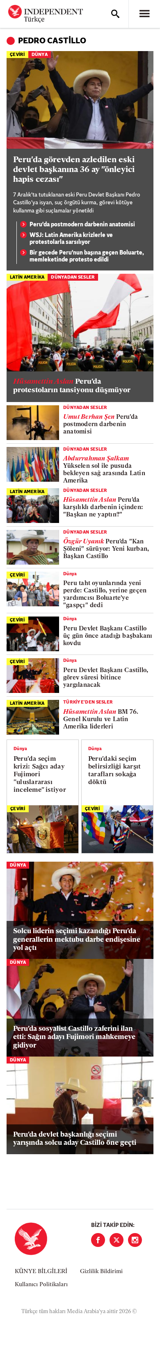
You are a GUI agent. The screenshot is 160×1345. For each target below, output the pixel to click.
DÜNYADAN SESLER (73, 277)
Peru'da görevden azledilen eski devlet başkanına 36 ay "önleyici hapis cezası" (74, 170)
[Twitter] (116, 1240)
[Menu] (144, 14)
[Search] (115, 14)
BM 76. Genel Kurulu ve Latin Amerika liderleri (100, 719)
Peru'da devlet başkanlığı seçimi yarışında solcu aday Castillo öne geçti (74, 1138)
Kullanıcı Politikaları (41, 1285)
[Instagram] (135, 1240)
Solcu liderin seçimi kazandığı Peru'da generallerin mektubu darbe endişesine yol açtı (76, 940)
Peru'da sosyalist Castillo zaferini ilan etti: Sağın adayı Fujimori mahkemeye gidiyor (74, 1037)
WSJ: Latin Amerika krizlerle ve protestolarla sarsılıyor (71, 239)
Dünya (40, 55)
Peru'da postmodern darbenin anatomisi (82, 225)
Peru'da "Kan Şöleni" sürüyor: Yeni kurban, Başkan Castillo (106, 549)
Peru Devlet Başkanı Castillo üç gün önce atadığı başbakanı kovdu (107, 636)
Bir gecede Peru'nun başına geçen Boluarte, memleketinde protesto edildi (87, 257)
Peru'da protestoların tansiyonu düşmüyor (71, 386)
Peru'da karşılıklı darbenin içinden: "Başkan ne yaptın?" (103, 507)
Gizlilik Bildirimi (101, 1272)
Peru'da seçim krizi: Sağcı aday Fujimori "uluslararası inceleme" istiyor (40, 775)
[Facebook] (98, 1240)
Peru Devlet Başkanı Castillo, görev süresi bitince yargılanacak (105, 678)
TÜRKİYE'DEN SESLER (88, 702)
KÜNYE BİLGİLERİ (41, 1272)
